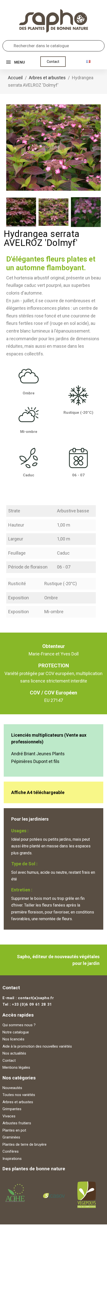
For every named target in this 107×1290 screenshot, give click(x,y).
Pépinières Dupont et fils (35, 761)
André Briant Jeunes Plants (38, 753)
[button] (53, 61)
